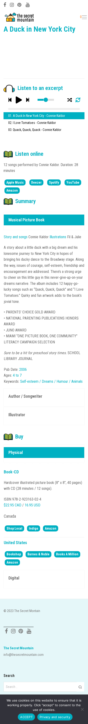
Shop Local (14, 528)
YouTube (72, 182)
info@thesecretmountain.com (24, 655)
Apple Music (15, 182)
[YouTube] (28, 4)
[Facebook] (5, 4)
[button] (80, 686)
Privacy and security (55, 717)
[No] (82, 709)
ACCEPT (26, 717)
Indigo (33, 528)
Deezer (36, 182)
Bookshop (14, 554)
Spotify (54, 182)
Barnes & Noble (38, 554)
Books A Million (67, 554)
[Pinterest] (19, 4)
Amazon (12, 190)
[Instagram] (12, 4)
